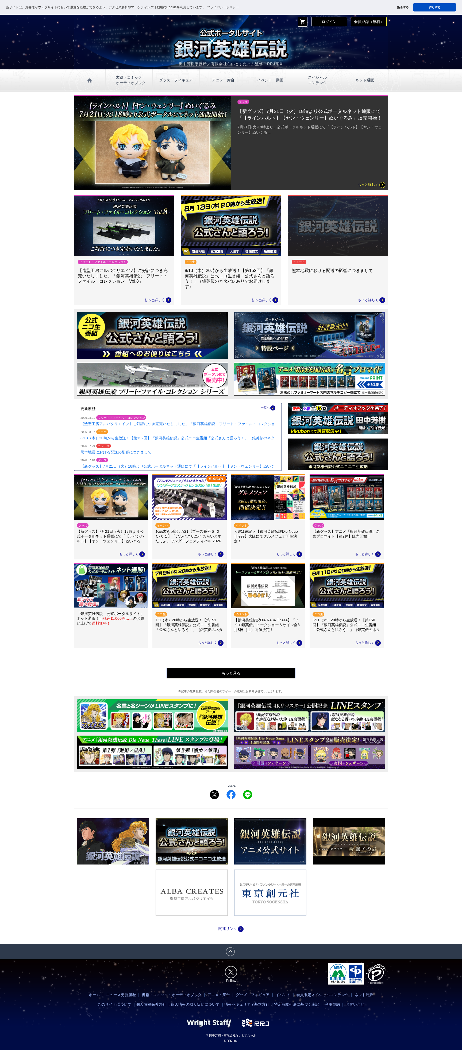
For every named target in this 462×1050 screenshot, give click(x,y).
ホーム (94, 995)
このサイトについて (114, 1004)
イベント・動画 (270, 80)
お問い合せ (355, 1004)
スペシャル (317, 80)
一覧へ (268, 407)
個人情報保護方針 (151, 1004)
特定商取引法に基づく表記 (296, 1004)
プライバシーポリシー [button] (223, 7)
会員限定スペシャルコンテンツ (322, 995)
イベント (282, 995)
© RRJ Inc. (231, 1040)
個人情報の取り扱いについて (195, 1004)
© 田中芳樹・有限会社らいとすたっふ (231, 1035)
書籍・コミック (129, 80)
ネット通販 (364, 80)
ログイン (329, 21)
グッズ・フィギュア (176, 80)
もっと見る (231, 673)
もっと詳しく (371, 185)
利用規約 (332, 1004)
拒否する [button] (403, 7)
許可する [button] (435, 7)
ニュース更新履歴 (121, 995)
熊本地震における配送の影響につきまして (116, 452)
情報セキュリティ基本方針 (246, 1004)
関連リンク (231, 928)
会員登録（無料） (369, 21)
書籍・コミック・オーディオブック (172, 995)
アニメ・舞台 (223, 80)
